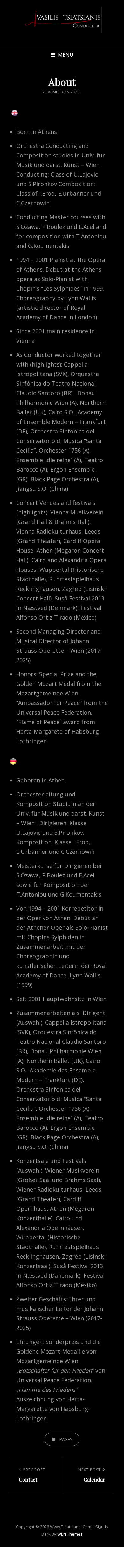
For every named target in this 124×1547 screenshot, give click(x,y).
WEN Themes (70, 1534)
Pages (65, 1439)
